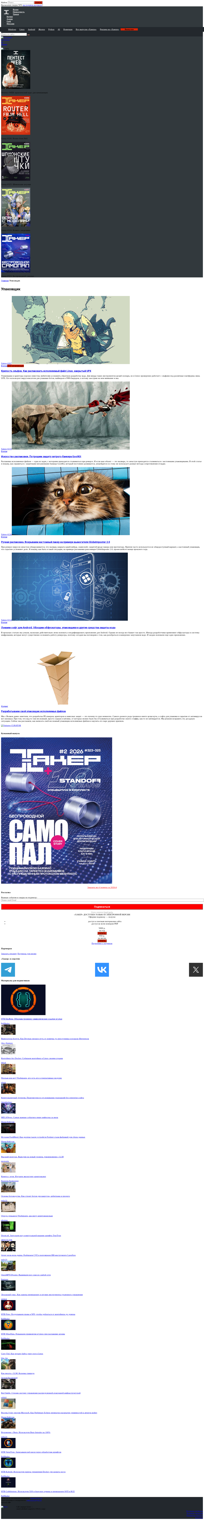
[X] (196, 970)
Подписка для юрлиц (26, 954)
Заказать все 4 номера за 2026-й (102, 887)
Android (31, 29)
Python (51, 29)
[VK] (102, 970)
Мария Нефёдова (7, 1122)
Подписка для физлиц (194, 1511)
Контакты (199, 1518)
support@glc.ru (36, 1498)
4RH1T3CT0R (6, 1240)
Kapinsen (4, 1279)
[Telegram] (8, 970)
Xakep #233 (6, 449)
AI (59, 29)
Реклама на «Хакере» (109, 29)
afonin (3, 1082)
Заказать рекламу (9, 954)
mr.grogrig (5, 1161)
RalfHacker (5, 1023)
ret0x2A (4, 1200)
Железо (41, 29)
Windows (12, 29)
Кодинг (4, 706)
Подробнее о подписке (102, 943)
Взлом (4, 366)
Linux (22, 29)
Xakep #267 (6, 363)
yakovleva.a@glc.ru (34, 1500)
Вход (201, 4)
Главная (5, 280)
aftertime (4, 1220)
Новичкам (67, 29)
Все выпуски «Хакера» (86, 29)
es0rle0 (4, 1397)
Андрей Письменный (9, 1378)
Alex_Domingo (7, 1043)
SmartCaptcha (108, 912)
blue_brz (4, 1358)
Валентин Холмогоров (9, 1181)
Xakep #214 (6, 620)
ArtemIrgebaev (6, 1102)
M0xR (3, 1063)
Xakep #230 (6, 534)
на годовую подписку (32, 5)
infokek (4, 1299)
